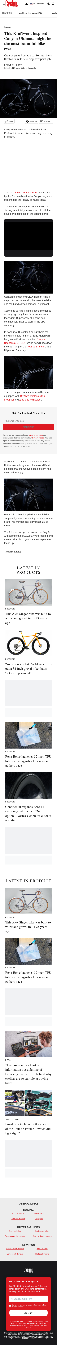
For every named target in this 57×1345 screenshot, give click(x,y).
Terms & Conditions (26, 1325)
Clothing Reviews (42, 1254)
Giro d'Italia (38, 1213)
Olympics (39, 1219)
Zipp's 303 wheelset (30, 399)
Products (7, 27)
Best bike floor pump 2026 (30, 13)
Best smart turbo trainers (15, 1236)
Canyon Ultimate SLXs (25, 192)
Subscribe (40, 4)
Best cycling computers (42, 1236)
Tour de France (35, 346)
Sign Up (28, 1312)
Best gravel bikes (42, 1231)
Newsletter (48, 121)
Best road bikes (15, 1231)
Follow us (33, 121)
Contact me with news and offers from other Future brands (29, 1305)
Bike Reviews (42, 1249)
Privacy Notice (38, 438)
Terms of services (35, 435)
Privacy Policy (38, 1323)
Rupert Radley (14, 65)
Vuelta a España (18, 1219)
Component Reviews (15, 1254)
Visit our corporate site (39, 1334)
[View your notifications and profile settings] (26, 4)
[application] (28, 236)
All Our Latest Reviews (15, 1249)
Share (11, 121)
